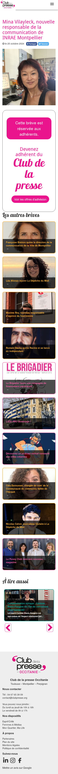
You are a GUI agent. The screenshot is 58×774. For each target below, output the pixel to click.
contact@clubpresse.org (14, 697)
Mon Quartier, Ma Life (13, 727)
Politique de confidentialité (15, 748)
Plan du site (8, 741)
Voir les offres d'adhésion (30, 199)
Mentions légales (11, 745)
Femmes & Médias (12, 724)
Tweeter (44, 43)
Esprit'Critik (8, 721)
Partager (32, 43)
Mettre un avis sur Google (17, 768)
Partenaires (8, 738)
